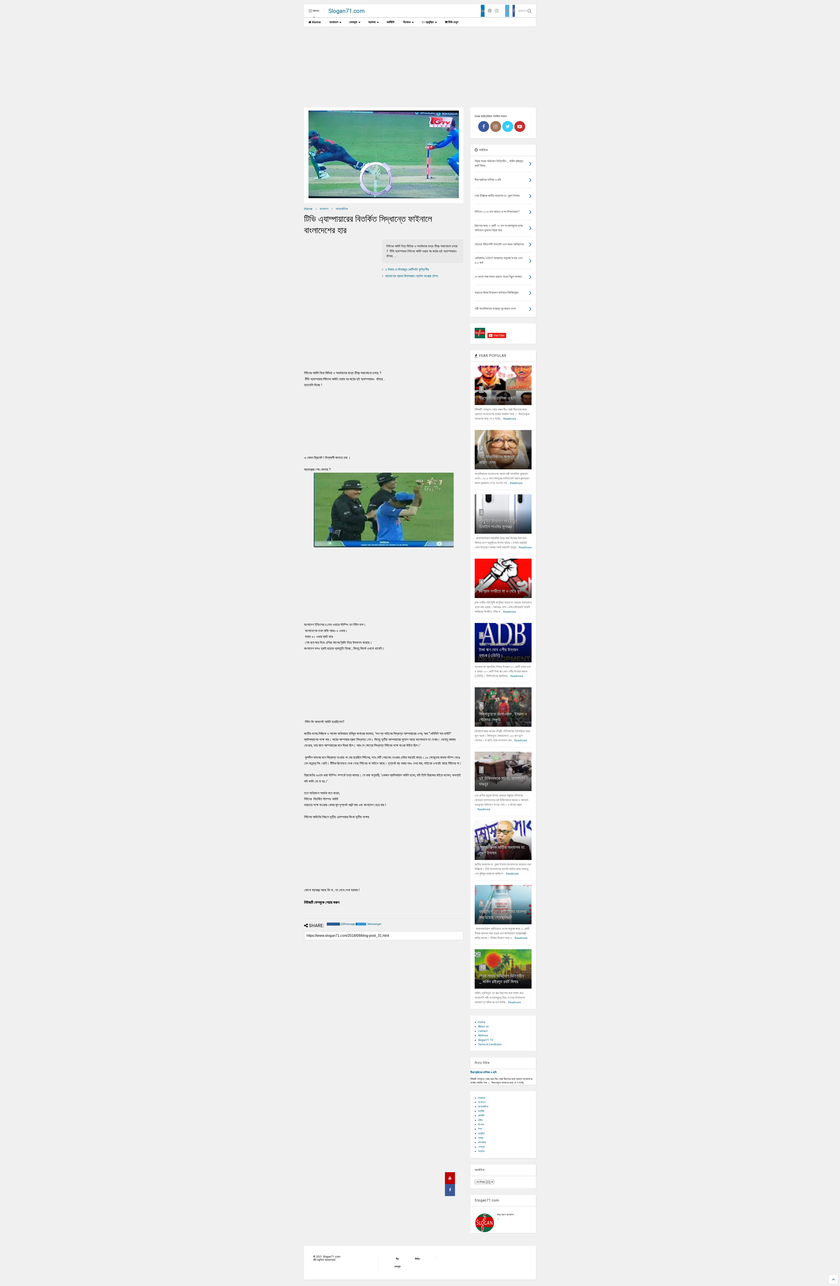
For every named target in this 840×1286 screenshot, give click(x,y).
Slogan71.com (346, 11)
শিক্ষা (480, 1128)
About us (483, 1026)
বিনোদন (407, 22)
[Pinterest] (490, 11)
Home (316, 22)
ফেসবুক (397, 1266)
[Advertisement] (420, 63)
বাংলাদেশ (333, 22)
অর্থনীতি (390, 22)
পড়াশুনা (372, 22)
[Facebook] (514, 11)
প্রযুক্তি (429, 22)
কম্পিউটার (482, 1142)
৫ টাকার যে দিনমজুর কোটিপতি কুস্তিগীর (407, 269)
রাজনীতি (481, 1115)
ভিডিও (417, 1258)
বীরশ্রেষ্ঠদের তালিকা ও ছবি (497, 398)
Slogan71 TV (485, 1040)
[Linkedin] (483, 11)
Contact (483, 1031)
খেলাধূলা (353, 22)
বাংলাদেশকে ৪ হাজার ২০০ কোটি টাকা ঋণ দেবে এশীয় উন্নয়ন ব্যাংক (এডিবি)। (501, 649)
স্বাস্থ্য (480, 1137)
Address (483, 1035)
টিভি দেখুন (453, 22)
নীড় (397, 1258)
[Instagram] (497, 11)
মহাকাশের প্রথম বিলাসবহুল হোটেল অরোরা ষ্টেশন (411, 276)
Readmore (509, 418)
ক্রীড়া (480, 1120)
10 (482, 967)
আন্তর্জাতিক (342, 209)
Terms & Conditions (490, 1044)
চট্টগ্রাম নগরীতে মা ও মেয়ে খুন (500, 591)
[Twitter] (507, 11)
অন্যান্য (481, 1151)
